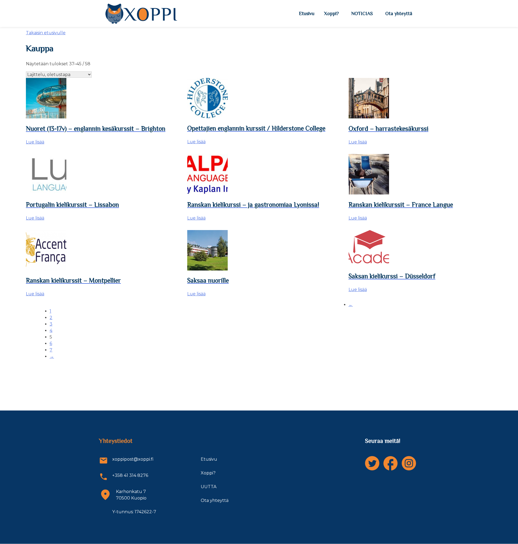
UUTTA (208, 486)
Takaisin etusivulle (46, 32)
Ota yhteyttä (398, 13)
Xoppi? (331, 13)
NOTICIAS (362, 13)
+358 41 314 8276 (130, 475)
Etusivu (306, 13)
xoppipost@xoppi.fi (133, 459)
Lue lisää (35, 142)
